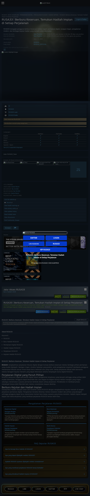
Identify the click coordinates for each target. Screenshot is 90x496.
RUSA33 (56, 244)
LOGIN (56, 238)
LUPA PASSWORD (34, 244)
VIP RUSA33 (45, 249)
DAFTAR (33, 238)
